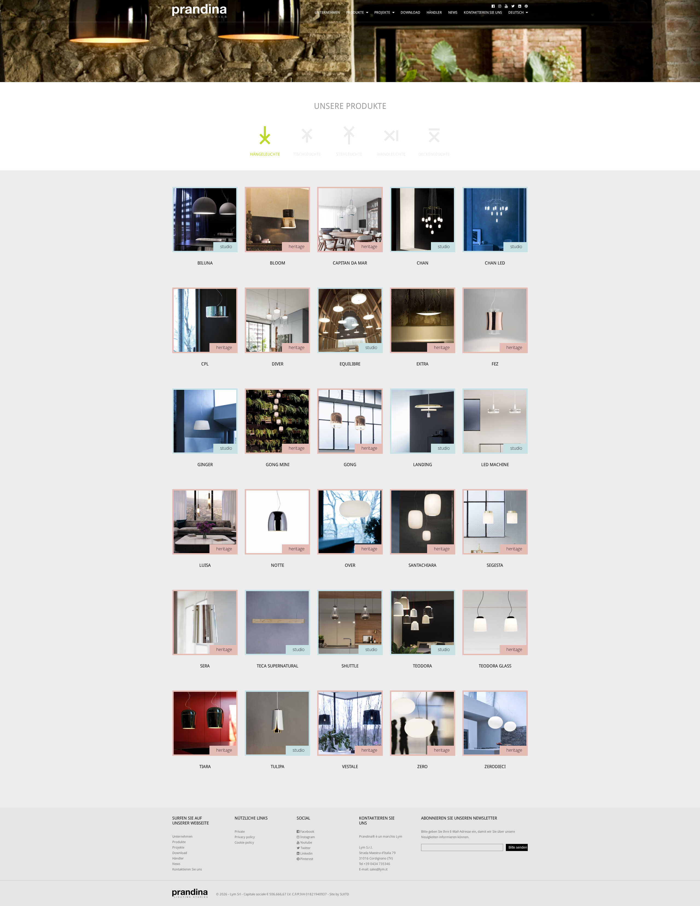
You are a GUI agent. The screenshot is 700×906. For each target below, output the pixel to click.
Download (410, 12)
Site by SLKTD (339, 894)
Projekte (382, 12)
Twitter (305, 848)
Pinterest (306, 859)
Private (240, 832)
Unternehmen (327, 12)
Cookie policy (244, 842)
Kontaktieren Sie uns (483, 12)
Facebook (306, 832)
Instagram (307, 837)
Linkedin (306, 853)
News (452, 12)
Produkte (355, 12)
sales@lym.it (378, 869)
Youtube (305, 842)
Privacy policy (245, 837)
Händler (434, 12)
